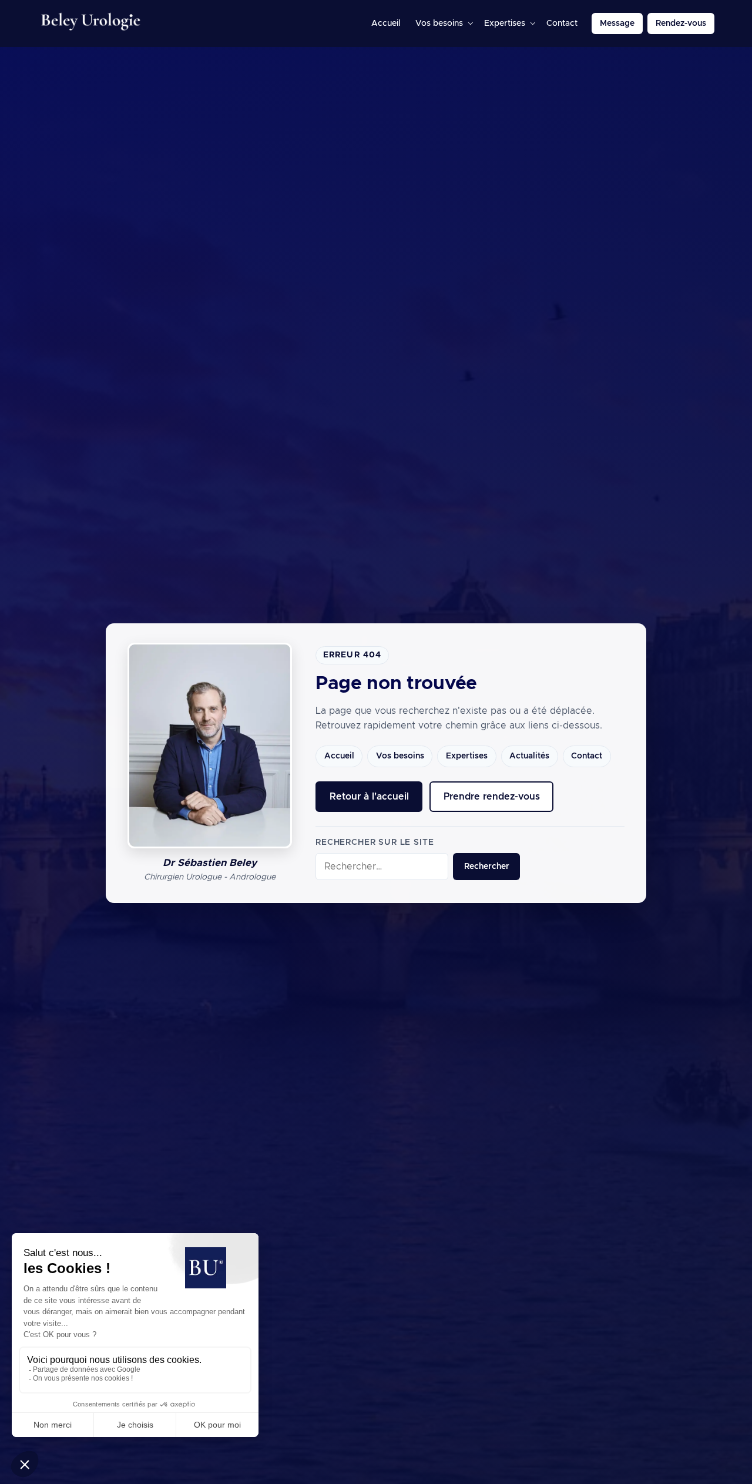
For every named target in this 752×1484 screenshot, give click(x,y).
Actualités (529, 756)
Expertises (504, 23)
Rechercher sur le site (374, 842)
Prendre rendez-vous (492, 796)
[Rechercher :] (381, 867)
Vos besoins (439, 23)
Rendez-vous (681, 23)
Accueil (385, 23)
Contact (562, 23)
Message (617, 23)
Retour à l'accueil (369, 796)
